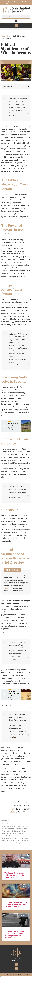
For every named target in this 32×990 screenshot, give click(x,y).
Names (9, 36)
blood (6, 588)
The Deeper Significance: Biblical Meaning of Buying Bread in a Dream (14, 875)
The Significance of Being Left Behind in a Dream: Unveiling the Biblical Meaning (14, 934)
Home (3, 36)
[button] (16, 20)
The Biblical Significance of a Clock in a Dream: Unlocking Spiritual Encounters (15, 904)
